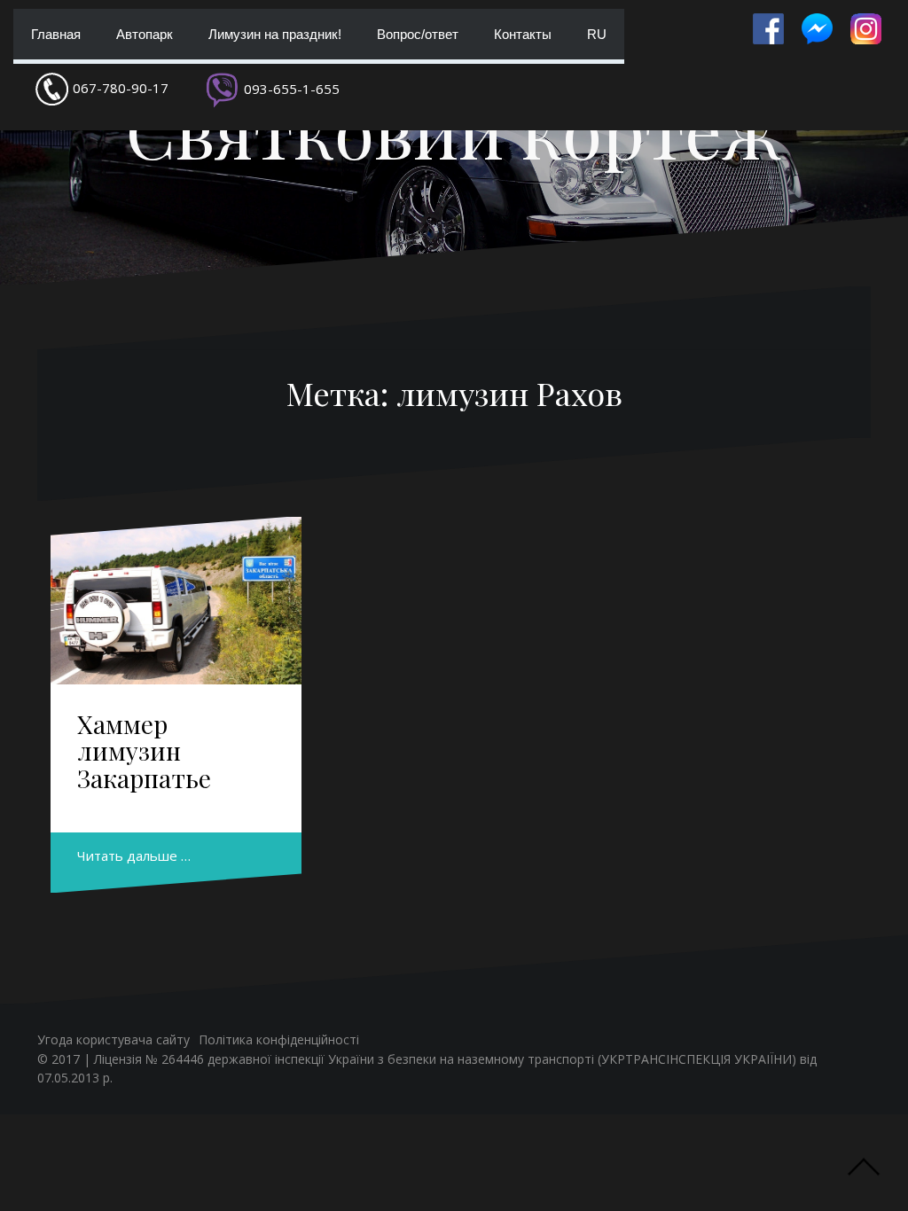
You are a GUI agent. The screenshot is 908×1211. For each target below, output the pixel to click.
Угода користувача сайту (113, 1039)
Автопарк (144, 34)
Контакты (523, 34)
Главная (56, 34)
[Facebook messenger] (817, 29)
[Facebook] (768, 29)
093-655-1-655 (292, 89)
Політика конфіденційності (279, 1039)
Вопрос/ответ (417, 34)
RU (597, 34)
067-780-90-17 (120, 88)
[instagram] (866, 29)
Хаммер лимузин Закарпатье (144, 751)
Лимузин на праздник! (274, 34)
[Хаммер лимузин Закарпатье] (176, 600)
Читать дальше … (134, 855)
